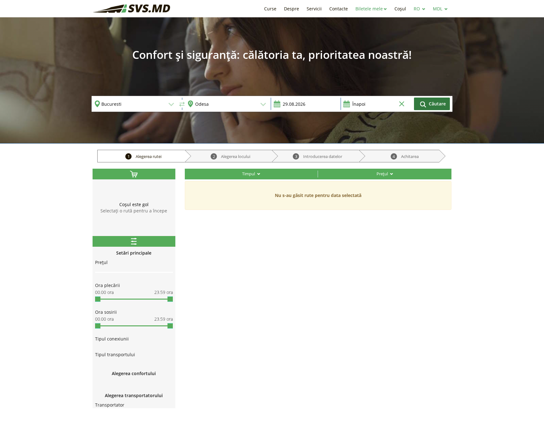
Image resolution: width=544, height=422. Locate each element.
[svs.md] (132, 8)
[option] (272, 80)
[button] (371, 8)
